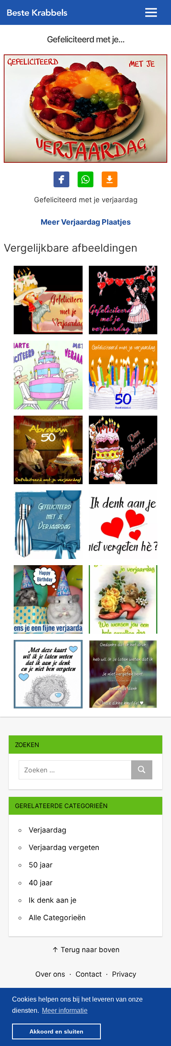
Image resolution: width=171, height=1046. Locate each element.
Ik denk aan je (52, 900)
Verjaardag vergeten (64, 847)
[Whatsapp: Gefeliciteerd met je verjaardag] (85, 179)
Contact (89, 974)
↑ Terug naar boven (86, 950)
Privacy (124, 974)
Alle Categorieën (57, 917)
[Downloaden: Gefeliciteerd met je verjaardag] (109, 179)
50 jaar (41, 864)
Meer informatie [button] (65, 1010)
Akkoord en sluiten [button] (56, 1031)
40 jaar (41, 882)
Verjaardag (47, 830)
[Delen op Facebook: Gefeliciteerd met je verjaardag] (61, 179)
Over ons (50, 974)
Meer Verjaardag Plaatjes (86, 222)
